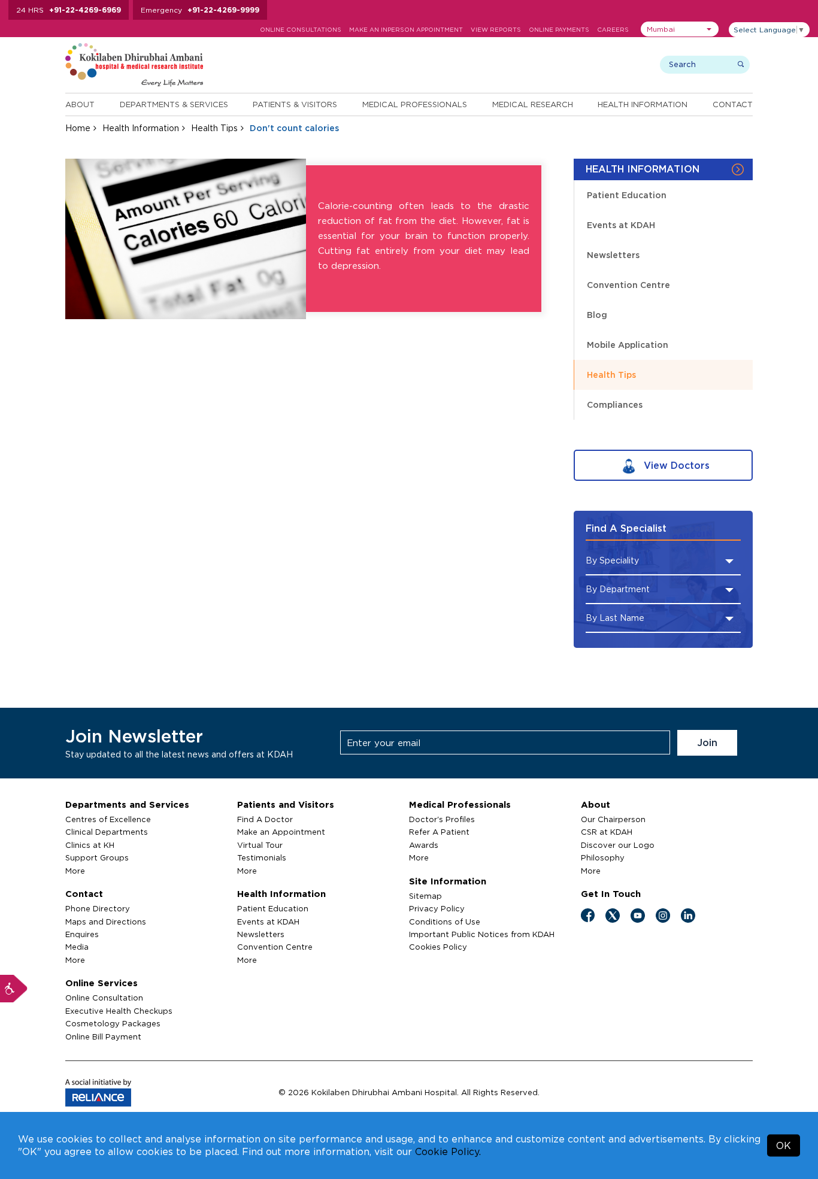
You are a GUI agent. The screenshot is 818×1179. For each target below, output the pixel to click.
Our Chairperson (613, 819)
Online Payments (559, 29)
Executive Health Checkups (118, 1011)
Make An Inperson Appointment (406, 29)
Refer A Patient (439, 832)
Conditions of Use (444, 921)
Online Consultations (300, 29)
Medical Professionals (414, 104)
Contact (733, 104)
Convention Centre (628, 284)
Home (77, 127)
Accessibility (14, 988)
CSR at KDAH (606, 832)
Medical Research (532, 104)
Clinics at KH (89, 845)
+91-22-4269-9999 (223, 10)
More (75, 870)
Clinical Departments (106, 832)
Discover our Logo (618, 845)
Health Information (642, 104)
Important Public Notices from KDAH (482, 934)
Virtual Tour (260, 845)
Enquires (82, 934)
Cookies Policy (438, 946)
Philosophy (603, 857)
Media (77, 946)
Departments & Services (174, 104)
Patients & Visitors (295, 104)
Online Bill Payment (103, 1036)
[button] (680, 29)
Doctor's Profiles (442, 819)
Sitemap (425, 896)
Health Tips (214, 127)
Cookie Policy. (448, 1151)
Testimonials (261, 857)
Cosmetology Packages (112, 1023)
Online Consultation (104, 997)
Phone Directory (97, 908)
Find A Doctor (265, 819)
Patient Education (626, 194)
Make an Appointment (281, 832)
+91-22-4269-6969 (85, 10)
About (80, 104)
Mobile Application (627, 344)
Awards (423, 845)
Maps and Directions (105, 921)
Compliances (615, 404)
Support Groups (97, 857)
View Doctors (675, 465)
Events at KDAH (621, 224)
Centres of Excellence (108, 819)
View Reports (496, 29)
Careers (613, 29)
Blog (597, 314)
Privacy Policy (437, 908)
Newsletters (613, 254)
